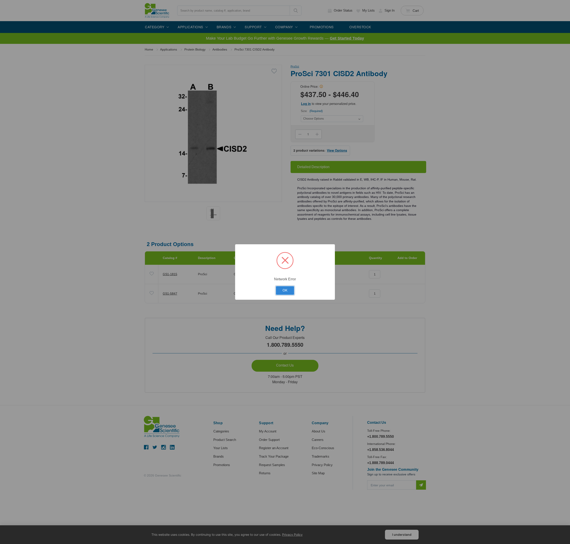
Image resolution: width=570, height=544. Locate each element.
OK (285, 290)
